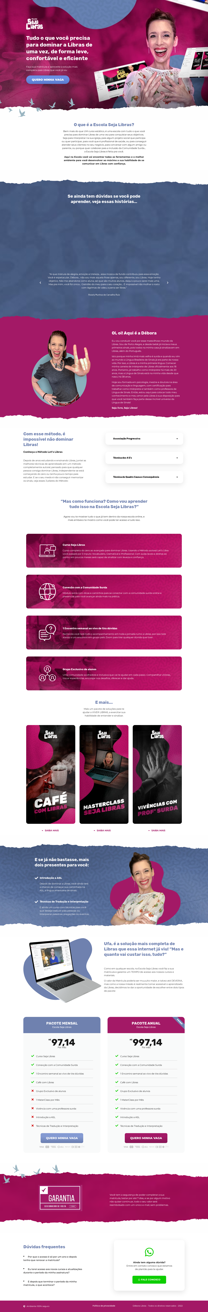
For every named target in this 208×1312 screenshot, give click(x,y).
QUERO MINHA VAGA (62, 1138)
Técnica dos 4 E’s (122, 457)
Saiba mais (52, 830)
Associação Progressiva (126, 438)
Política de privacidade (104, 1305)
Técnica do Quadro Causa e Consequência (136, 477)
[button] (40, 282)
